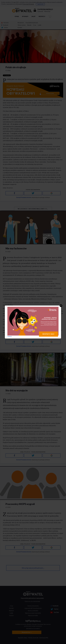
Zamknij (9, 336)
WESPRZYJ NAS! (48, 334)
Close (61, 305)
